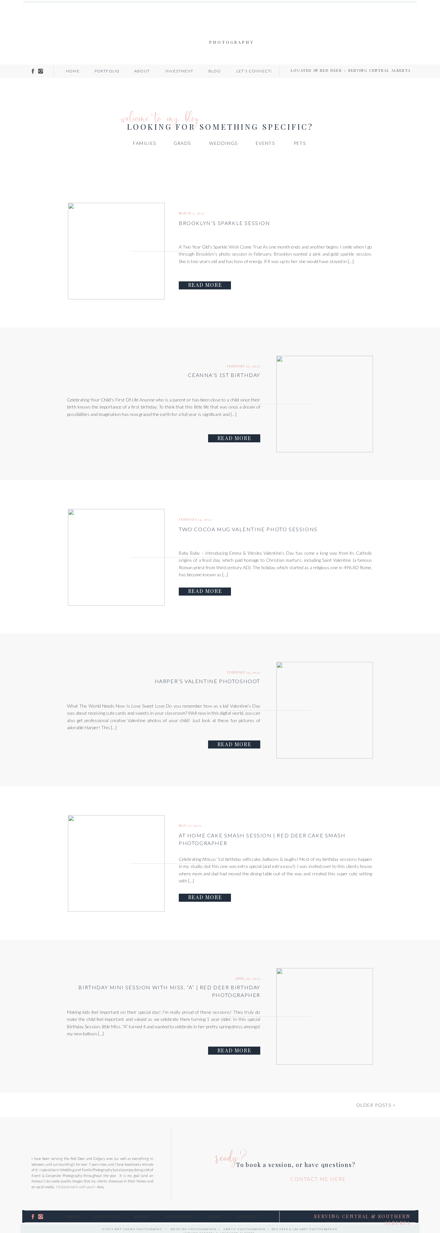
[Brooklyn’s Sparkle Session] (116, 251)
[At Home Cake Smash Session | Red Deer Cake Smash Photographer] (116, 863)
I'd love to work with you (74, 1187)
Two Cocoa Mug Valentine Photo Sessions (248, 529)
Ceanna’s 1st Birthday (224, 375)
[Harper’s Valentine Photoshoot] (324, 710)
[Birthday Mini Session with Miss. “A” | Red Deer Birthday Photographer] (324, 1016)
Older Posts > (376, 1105)
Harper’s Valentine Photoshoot (207, 681)
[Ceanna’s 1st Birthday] (324, 404)
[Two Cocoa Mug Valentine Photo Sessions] (116, 557)
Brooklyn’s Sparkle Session (224, 223)
